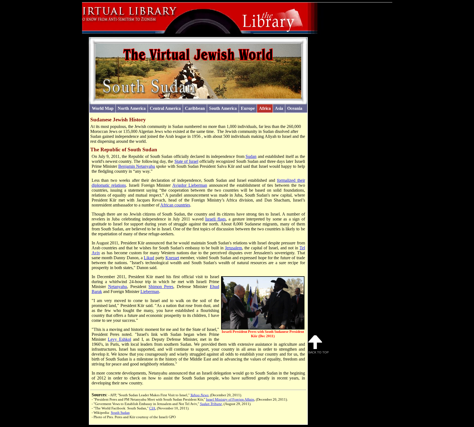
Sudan (251, 156)
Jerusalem (233, 247)
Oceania (294, 108)
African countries (175, 205)
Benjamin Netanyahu (136, 166)
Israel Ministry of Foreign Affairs (230, 399)
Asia (279, 108)
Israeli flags (215, 219)
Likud (149, 257)
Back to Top (318, 352)
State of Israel (186, 161)
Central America (165, 108)
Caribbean (195, 108)
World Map (103, 108)
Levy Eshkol (119, 339)
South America (223, 108)
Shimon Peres (160, 286)
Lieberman (149, 291)
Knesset (172, 257)
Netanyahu (117, 286)
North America (132, 108)
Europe (248, 108)
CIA (152, 408)
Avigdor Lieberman (189, 185)
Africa (265, 108)
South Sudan (120, 413)
